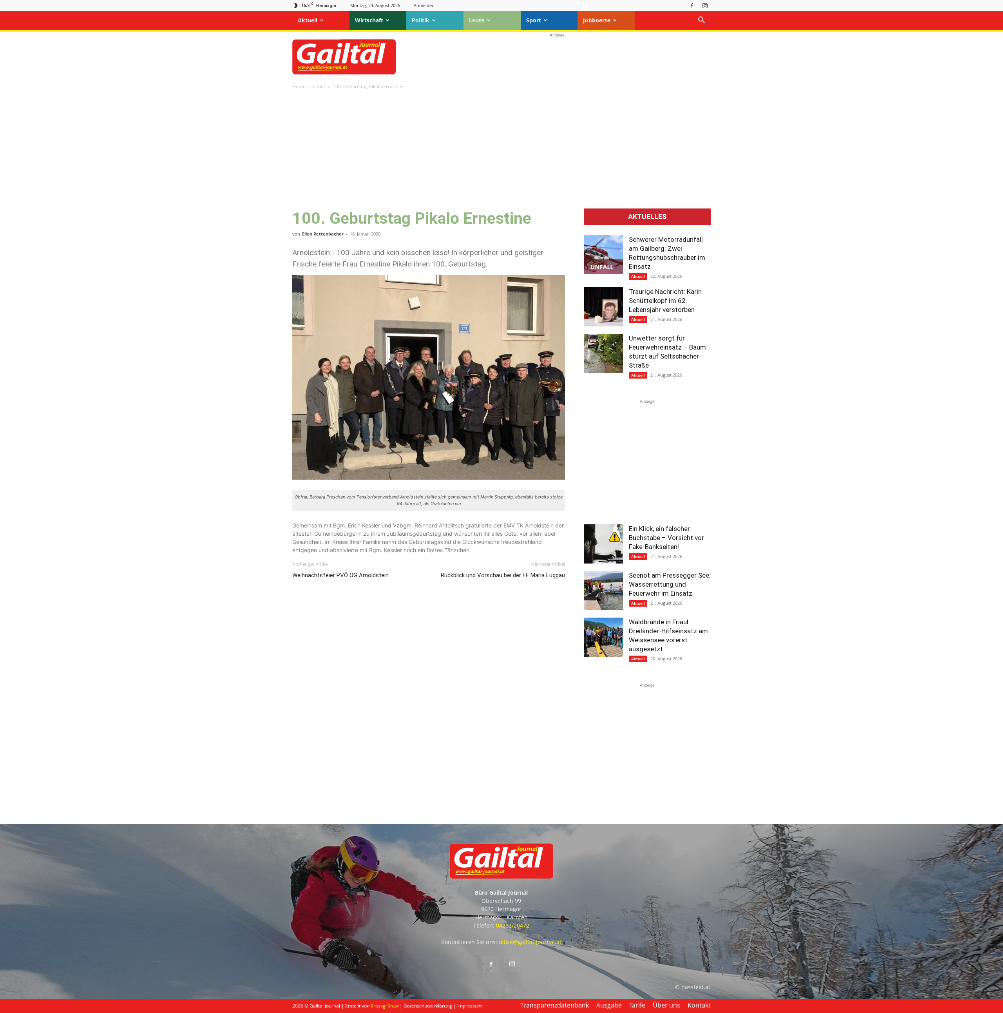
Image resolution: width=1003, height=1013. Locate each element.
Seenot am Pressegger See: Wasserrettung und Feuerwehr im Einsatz (670, 584)
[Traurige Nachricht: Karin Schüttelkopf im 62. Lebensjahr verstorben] (603, 306)
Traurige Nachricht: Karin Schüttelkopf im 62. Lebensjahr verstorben (665, 301)
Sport (533, 20)
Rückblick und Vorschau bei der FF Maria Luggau (503, 575)
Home (299, 86)
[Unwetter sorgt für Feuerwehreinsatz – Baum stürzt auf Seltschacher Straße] (603, 353)
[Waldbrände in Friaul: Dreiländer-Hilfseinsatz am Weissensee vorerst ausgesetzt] (603, 637)
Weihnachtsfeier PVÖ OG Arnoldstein (340, 575)
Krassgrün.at (384, 1005)
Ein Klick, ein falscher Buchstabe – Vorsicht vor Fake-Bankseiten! (666, 538)
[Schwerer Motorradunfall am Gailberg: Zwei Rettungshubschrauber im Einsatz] (603, 254)
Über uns (666, 1005)
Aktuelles (647, 216)
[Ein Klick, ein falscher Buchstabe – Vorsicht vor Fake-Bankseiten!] (603, 544)
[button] (701, 21)
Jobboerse (596, 20)
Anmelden (424, 5)
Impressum (469, 1005)
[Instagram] (705, 5)
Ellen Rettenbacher (323, 234)
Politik (420, 20)
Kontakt (699, 1005)
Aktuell (307, 20)
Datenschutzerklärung (428, 1005)
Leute (476, 20)
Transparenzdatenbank (554, 1005)
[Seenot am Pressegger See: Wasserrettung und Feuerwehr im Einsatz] (603, 590)
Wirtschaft (369, 20)
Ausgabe (609, 1005)
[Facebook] (692, 5)
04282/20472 (512, 925)
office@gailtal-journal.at (530, 942)
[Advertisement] (557, 56)
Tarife (637, 1005)
